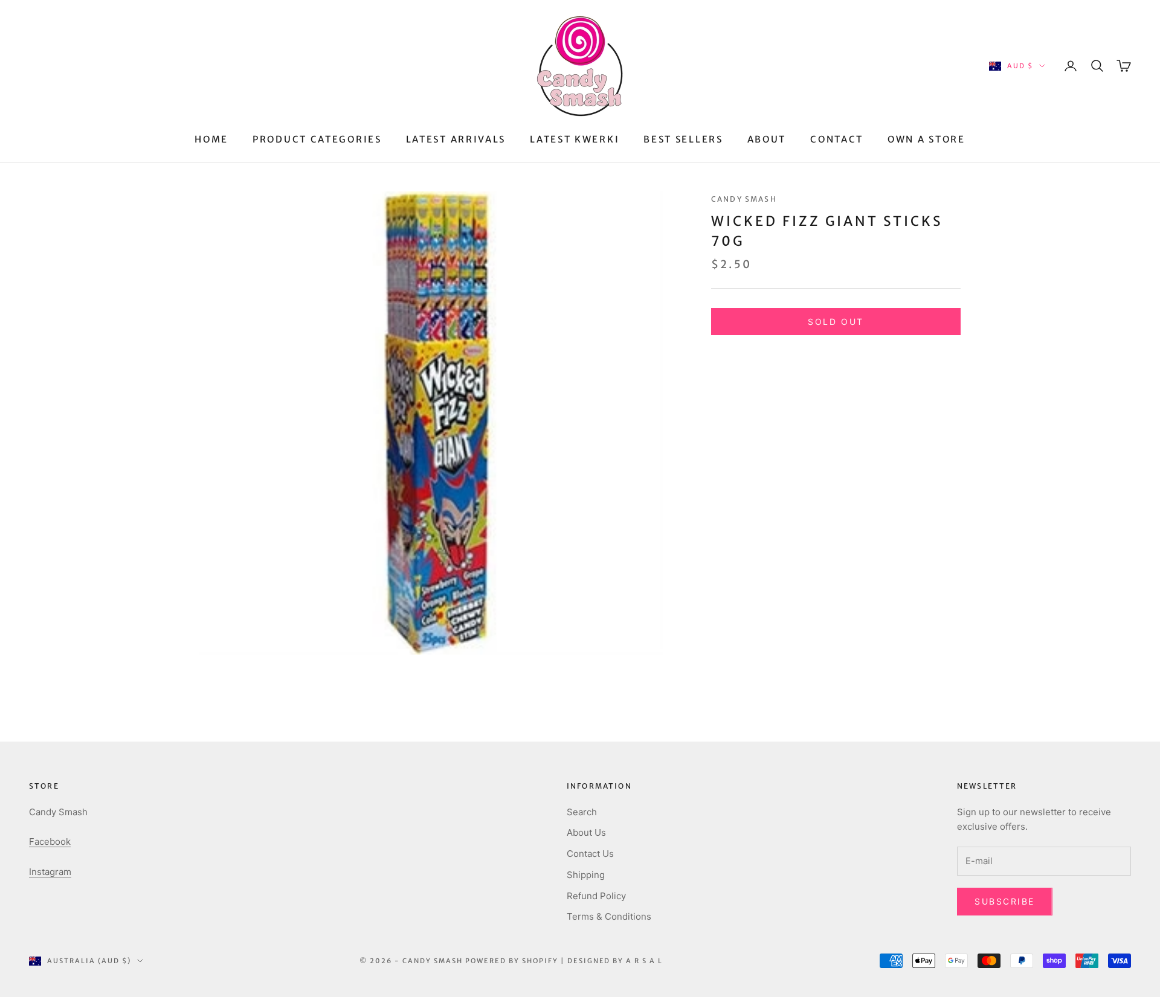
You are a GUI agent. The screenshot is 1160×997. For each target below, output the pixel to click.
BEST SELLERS (683, 139)
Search (582, 812)
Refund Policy (596, 896)
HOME (211, 139)
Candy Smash (744, 199)
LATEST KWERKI (574, 139)
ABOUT (767, 139)
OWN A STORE (926, 139)
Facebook (50, 841)
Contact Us (590, 853)
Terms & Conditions (609, 916)
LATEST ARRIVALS (456, 139)
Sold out (835, 321)
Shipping (586, 874)
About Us (586, 832)
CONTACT (836, 139)
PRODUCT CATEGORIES (317, 139)
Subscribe (1005, 901)
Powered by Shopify (511, 961)
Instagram (50, 871)
